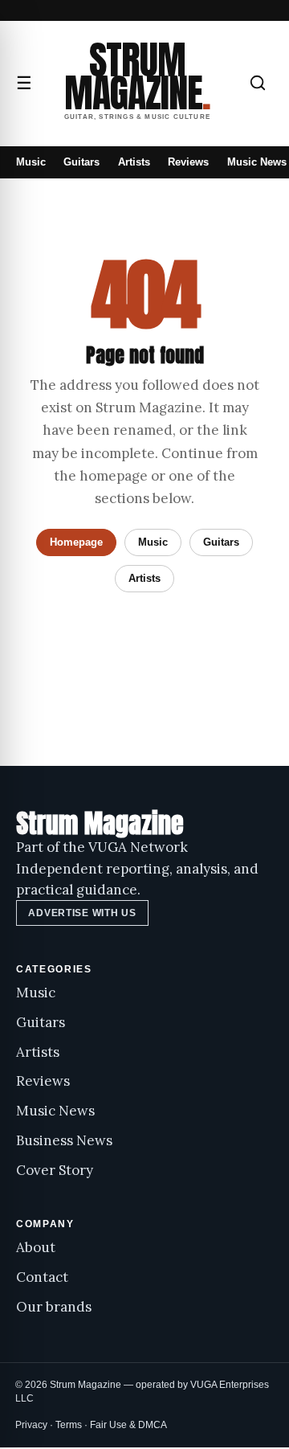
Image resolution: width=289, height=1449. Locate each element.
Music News (257, 162)
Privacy (31, 1425)
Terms (68, 1425)
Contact (42, 1277)
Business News (64, 1140)
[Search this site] (257, 83)
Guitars (81, 162)
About (35, 1247)
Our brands (54, 1307)
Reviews (188, 162)
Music (31, 162)
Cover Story (54, 1170)
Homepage (76, 542)
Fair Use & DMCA (128, 1425)
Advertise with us (82, 913)
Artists (134, 162)
